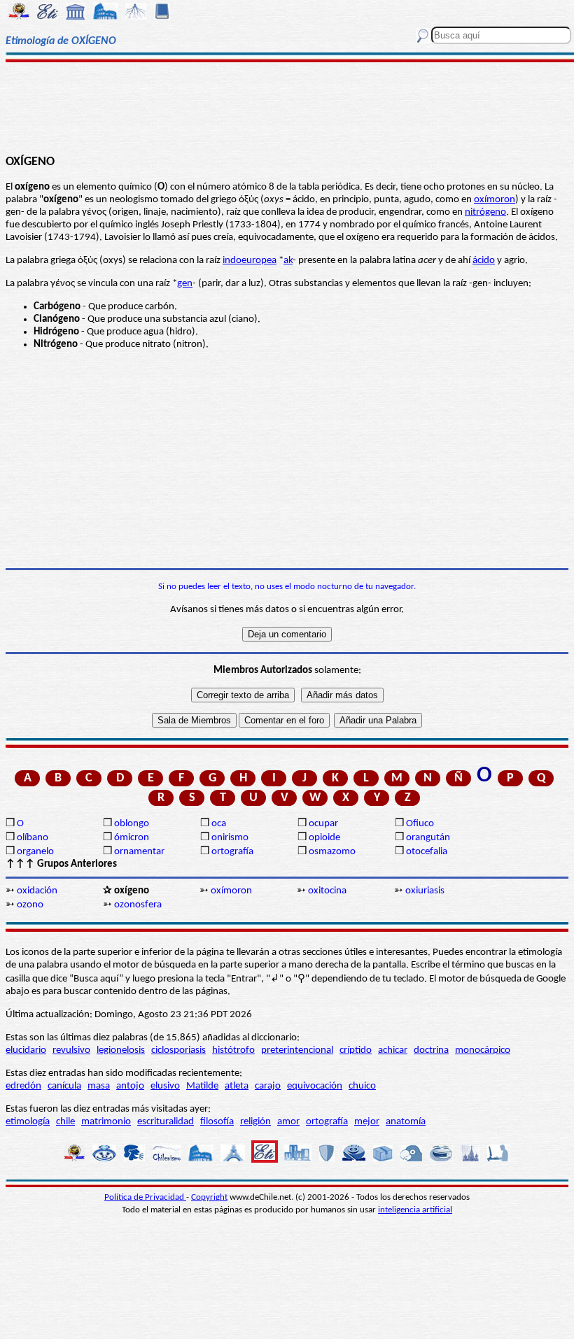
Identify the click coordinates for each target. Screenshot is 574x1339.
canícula (64, 1086)
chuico (362, 1086)
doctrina (431, 1050)
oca (218, 824)
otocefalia (426, 851)
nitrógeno (485, 212)
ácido (483, 260)
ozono (30, 905)
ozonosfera (138, 905)
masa (99, 1086)
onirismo (229, 838)
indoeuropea (249, 260)
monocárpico (482, 1050)
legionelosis (121, 1050)
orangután (428, 838)
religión (255, 1122)
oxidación (37, 891)
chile (65, 1122)
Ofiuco (420, 824)
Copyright (209, 1197)
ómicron (131, 838)
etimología (28, 1122)
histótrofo (233, 1050)
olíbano (32, 838)
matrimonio (106, 1122)
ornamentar (139, 851)
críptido (356, 1050)
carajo (268, 1086)
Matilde (202, 1086)
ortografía (232, 851)
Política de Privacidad (145, 1197)
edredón (23, 1086)
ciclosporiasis (178, 1050)
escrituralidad (165, 1122)
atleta (236, 1086)
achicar (392, 1050)
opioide (324, 838)
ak (288, 260)
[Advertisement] (287, 106)
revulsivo (71, 1050)
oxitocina (327, 891)
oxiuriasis (424, 891)
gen (184, 283)
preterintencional (297, 1050)
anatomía (406, 1122)
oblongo (131, 824)
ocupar (323, 824)
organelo (35, 851)
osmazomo (332, 851)
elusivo (165, 1086)
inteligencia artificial (415, 1209)
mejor (366, 1122)
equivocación (314, 1086)
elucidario (26, 1050)
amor (288, 1122)
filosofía (217, 1122)
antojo (130, 1086)
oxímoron (494, 199)
